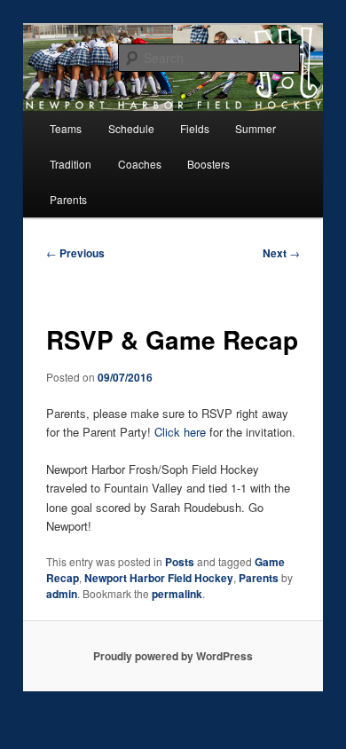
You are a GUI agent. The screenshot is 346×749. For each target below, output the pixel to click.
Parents (68, 199)
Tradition (70, 163)
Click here (180, 431)
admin (61, 594)
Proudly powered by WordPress (173, 656)
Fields (194, 128)
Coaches (139, 163)
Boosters (208, 163)
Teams (66, 128)
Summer (255, 128)
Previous (75, 253)
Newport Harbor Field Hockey (158, 578)
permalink (177, 594)
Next (281, 253)
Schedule (131, 128)
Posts (179, 562)
